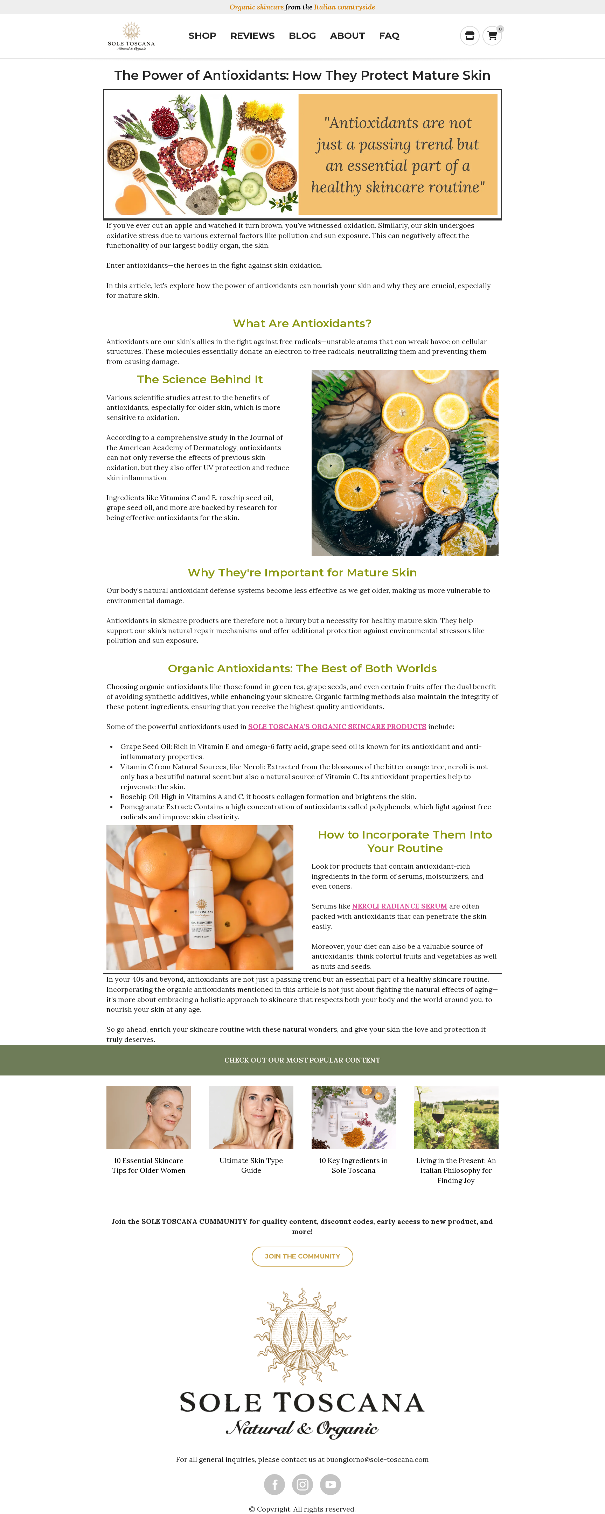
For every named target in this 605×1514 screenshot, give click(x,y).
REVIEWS (252, 35)
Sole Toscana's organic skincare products (337, 726)
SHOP (202, 35)
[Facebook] (274, 1484)
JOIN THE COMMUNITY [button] (302, 1256)
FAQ (389, 35)
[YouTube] (330, 1484)
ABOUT (347, 35)
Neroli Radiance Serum (399, 906)
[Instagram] (302, 1484)
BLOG (302, 35)
